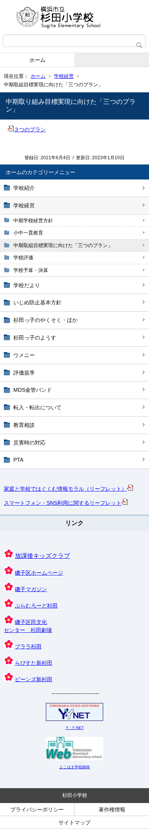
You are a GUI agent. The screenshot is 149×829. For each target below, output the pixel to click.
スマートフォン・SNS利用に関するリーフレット (62, 503)
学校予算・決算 (30, 270)
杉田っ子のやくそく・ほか (45, 320)
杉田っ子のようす (34, 338)
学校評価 (23, 257)
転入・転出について (37, 407)
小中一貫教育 (28, 233)
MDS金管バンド (32, 390)
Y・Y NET (75, 728)
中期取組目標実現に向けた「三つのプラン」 (63, 245)
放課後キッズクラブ (42, 556)
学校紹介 (24, 188)
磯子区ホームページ (39, 573)
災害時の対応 (29, 443)
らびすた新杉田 (33, 663)
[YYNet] (74, 719)
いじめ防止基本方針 (37, 302)
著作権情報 (112, 809)
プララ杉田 (28, 646)
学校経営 (64, 76)
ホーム (37, 60)
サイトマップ (74, 822)
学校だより (26, 285)
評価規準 (24, 373)
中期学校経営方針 (33, 220)
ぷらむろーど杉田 (36, 606)
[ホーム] (74, 17)
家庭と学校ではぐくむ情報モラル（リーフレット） (65, 489)
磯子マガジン (31, 589)
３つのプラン (30, 129)
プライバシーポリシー (37, 809)
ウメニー (24, 355)
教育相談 (24, 425)
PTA (18, 460)
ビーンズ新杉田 (33, 679)
